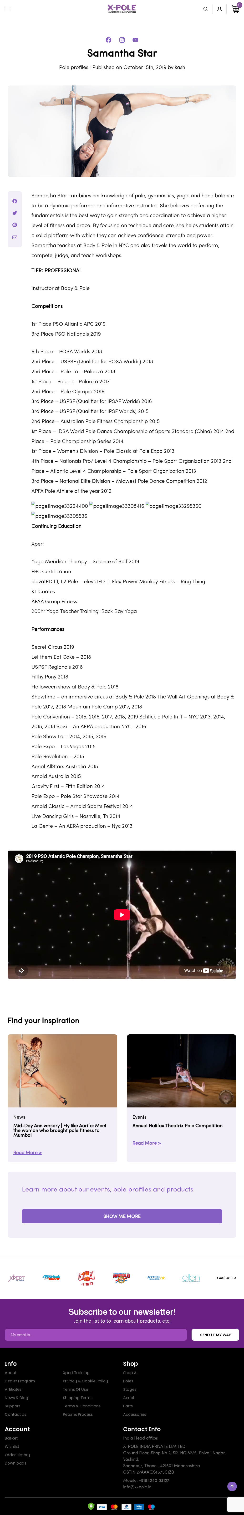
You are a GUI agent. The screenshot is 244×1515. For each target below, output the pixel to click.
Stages (129, 1389)
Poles (128, 1381)
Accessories (134, 1414)
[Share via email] (14, 237)
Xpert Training (76, 1372)
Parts (128, 1406)
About (10, 1372)
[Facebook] (109, 40)
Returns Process (78, 1414)
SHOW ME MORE (122, 1216)
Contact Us (15, 1414)
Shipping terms (77, 1397)
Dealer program (20, 1381)
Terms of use (75, 1389)
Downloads (15, 1463)
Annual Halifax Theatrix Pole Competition (177, 1126)
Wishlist (12, 1446)
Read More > (27, 1153)
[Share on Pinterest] (14, 225)
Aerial (128, 1397)
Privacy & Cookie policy (85, 1381)
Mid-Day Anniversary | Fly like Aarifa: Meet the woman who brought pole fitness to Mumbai (60, 1131)
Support (12, 1406)
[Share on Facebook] (14, 201)
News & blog (16, 1397)
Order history (17, 1455)
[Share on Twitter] (14, 213)
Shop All (130, 1372)
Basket (11, 1438)
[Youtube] (135, 40)
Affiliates (13, 1389)
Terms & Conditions (82, 1406)
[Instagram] (122, 40)
